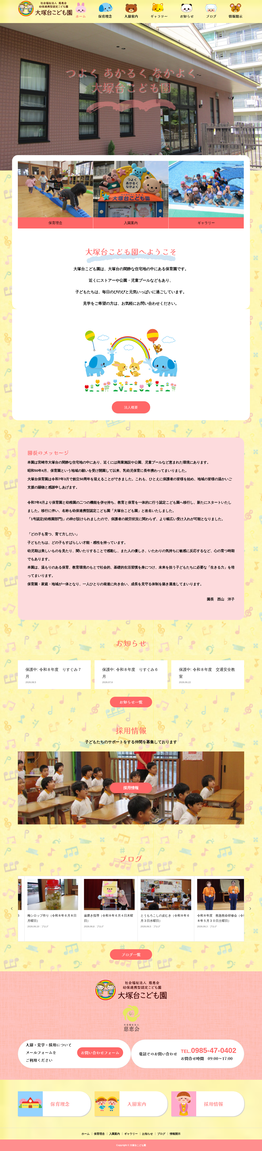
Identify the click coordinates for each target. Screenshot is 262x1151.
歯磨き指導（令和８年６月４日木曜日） (102, 918)
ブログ (211, 16)
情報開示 (235, 16)
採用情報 (131, 788)
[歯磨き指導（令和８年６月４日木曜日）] (102, 894)
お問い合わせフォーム (100, 1052)
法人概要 (131, 407)
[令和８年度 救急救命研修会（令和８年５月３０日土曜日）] (216, 894)
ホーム (81, 16)
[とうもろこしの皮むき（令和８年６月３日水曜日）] (159, 894)
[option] (131, 96)
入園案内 (131, 16)
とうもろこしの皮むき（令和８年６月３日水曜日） (158, 918)
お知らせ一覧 (131, 702)
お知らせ (187, 16)
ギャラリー (159, 16)
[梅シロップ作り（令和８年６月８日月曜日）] (46, 894)
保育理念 (105, 16)
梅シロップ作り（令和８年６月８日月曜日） (45, 918)
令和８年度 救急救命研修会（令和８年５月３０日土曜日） (215, 918)
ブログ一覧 (131, 954)
